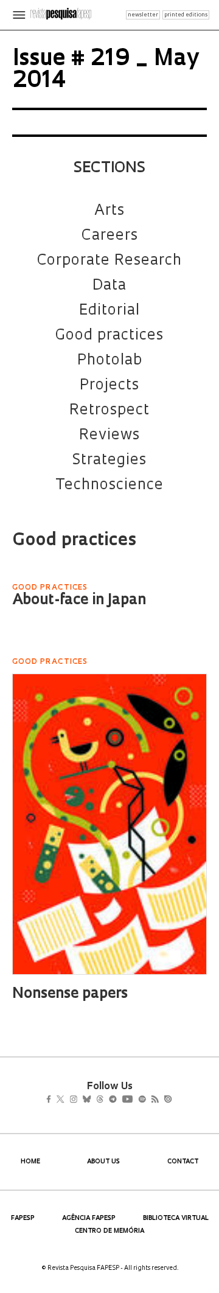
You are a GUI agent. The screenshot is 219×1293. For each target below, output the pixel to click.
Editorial (109, 311)
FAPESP (23, 1218)
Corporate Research (109, 261)
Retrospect (109, 410)
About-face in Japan (79, 600)
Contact (182, 1162)
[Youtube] (154, 1100)
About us (103, 1162)
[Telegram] (134, 1100)
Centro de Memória (109, 1231)
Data (109, 286)
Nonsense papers (70, 994)
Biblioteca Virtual (176, 1218)
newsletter (143, 15)
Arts (109, 211)
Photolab (109, 361)
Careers (110, 236)
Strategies (109, 460)
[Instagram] (81, 1100)
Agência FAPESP (89, 1218)
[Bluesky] (99, 1100)
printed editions (185, 15)
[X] (65, 1100)
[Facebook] (52, 1100)
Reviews (109, 435)
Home (30, 1162)
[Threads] (117, 1100)
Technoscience (109, 485)
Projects (109, 385)
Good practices (109, 336)
